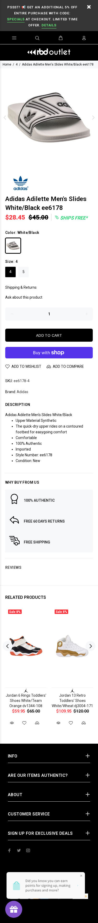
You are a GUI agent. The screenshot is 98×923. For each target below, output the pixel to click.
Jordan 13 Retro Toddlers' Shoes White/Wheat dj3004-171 (72, 700)
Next (93, 117)
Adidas (22, 392)
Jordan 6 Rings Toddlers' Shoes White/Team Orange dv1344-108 (26, 700)
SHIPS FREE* (73, 218)
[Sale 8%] (26, 646)
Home (7, 64)
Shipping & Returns (21, 287)
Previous (5, 117)
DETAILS (49, 25)
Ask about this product (23, 297)
